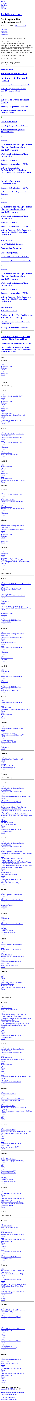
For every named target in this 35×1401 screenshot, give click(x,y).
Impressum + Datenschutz (9, 1399)
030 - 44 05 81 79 (20, 26)
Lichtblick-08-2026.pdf (8, 1389)
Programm (4, 3)
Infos (2, 7)
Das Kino (4, 5)
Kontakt (3, 8)
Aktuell (3, 1)
